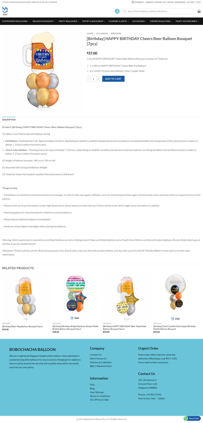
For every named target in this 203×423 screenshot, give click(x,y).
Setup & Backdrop (92, 21)
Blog (92, 388)
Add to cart (113, 78)
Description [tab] (8, 120)
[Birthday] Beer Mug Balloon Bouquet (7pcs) (22, 326)
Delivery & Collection (101, 362)
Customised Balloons (14, 21)
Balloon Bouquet (43, 21)
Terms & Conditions (100, 396)
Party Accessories (186, 21)
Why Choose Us (98, 358)
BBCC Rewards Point (101, 366)
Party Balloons (68, 21)
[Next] (200, 306)
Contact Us (96, 354)
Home (90, 33)
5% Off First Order (99, 399)
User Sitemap (97, 392)
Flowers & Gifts (117, 21)
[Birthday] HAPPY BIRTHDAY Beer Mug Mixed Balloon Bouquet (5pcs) (124, 327)
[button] (117, 11)
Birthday (116, 33)
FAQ (92, 384)
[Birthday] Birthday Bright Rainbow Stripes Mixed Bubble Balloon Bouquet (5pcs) (75, 327)
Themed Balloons (160, 21)
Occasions (138, 21)
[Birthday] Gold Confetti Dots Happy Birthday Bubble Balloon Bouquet (174, 327)
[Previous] (2, 306)
